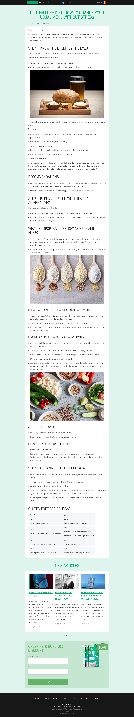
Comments (47, 698)
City (82, 698)
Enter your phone (33, 667)
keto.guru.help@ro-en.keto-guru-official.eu (67, 706)
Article (88, 698)
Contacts (97, 698)
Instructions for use (70, 698)
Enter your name (33, 656)
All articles (67, 635)
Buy (48, 682)
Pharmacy (37, 698)
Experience (57, 698)
